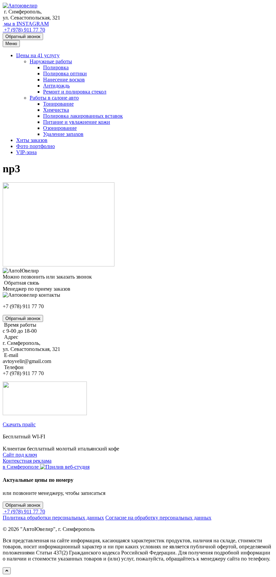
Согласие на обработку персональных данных (158, 517)
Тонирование (58, 104)
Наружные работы (51, 61)
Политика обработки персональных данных (53, 517)
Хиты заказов (31, 140)
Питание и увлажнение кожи (76, 122)
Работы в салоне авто (54, 98)
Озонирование (60, 128)
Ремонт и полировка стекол (74, 92)
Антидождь (56, 85)
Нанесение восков (64, 79)
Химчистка (56, 110)
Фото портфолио (35, 146)
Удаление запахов (63, 134)
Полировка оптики (65, 73)
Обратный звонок (22, 36)
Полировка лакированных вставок (83, 116)
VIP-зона (26, 152)
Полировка (56, 67)
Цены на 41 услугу (38, 55)
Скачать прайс (19, 424)
